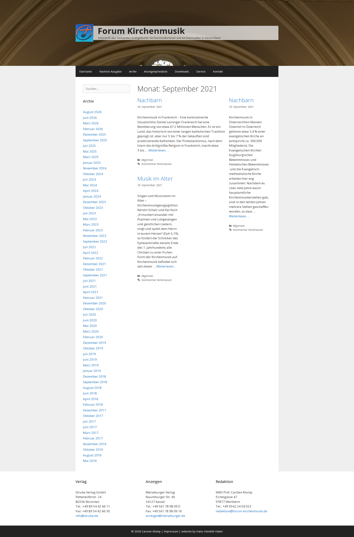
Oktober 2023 (93, 208)
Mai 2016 (90, 461)
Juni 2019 (90, 359)
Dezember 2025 (94, 134)
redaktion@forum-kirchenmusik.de (241, 511)
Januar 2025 (92, 162)
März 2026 (91, 123)
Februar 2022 (93, 258)
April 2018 (90, 399)
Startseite (85, 71)
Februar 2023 (93, 230)
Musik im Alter (155, 178)
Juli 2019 (89, 354)
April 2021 (90, 292)
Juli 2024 (89, 179)
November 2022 (94, 236)
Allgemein (147, 160)
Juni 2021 (90, 286)
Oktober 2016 (93, 449)
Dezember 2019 (94, 343)
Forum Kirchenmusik (141, 30)
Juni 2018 (90, 393)
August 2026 (92, 112)
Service (201, 71)
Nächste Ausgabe (110, 71)
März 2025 (91, 157)
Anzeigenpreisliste (155, 71)
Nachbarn (149, 100)
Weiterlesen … (158, 150)
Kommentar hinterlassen (156, 164)
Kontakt (218, 71)
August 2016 (92, 455)
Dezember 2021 (94, 264)
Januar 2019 (92, 371)
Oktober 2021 (93, 269)
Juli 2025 (89, 146)
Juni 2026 (90, 117)
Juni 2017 (90, 427)
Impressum (171, 531)
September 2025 (95, 140)
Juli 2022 (89, 247)
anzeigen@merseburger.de (165, 516)
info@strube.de (87, 516)
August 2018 (92, 388)
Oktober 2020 (93, 309)
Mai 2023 (90, 219)
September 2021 (95, 275)
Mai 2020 (90, 326)
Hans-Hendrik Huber (209, 531)
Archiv (133, 71)
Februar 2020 (93, 337)
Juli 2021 (89, 281)
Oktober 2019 (93, 348)
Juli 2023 (89, 213)
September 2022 (95, 241)
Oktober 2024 (93, 174)
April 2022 (90, 253)
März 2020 (91, 331)
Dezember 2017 (94, 410)
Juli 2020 (89, 314)
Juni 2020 (90, 320)
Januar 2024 (92, 196)
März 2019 (91, 365)
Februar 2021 (93, 298)
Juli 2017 (89, 421)
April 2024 (90, 191)
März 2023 (91, 224)
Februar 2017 (93, 438)
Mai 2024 (90, 185)
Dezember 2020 (94, 303)
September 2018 (95, 382)
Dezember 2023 (94, 202)
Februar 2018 (93, 404)
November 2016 (94, 444)
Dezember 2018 (94, 376)
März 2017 (91, 433)
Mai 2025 (90, 151)
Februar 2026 (93, 129)
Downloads (182, 71)
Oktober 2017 (93, 416)
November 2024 (94, 168)
